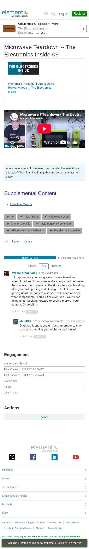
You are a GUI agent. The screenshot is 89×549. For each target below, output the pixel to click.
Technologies (9, 487)
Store (5, 513)
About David (46, 83)
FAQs (42, 522)
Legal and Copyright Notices (17, 528)
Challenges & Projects (32, 23)
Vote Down (18, 311)
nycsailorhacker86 (24, 272)
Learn (5, 478)
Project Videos (17, 87)
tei (12, 216)
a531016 (25, 321)
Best (43, 266)
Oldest (32, 266)
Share (15, 241)
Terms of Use (55, 522)
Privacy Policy (72, 522)
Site (46, 14)
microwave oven (59, 216)
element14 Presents (21, 83)
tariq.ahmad (20, 363)
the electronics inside (67, 230)
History (28, 241)
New (83, 28)
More (55, 23)
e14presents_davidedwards (27, 230)
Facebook (33, 457)
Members (7, 470)
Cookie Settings (55, 528)
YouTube (76, 457)
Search (53, 14)
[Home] (15, 13)
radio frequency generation (56, 223)
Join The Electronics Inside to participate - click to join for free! (44, 543)
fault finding (31, 216)
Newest (56, 266)
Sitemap (40, 528)
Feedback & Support (25, 522)
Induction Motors (21, 204)
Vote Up (13, 311)
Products (7, 504)
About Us (6, 522)
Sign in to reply (30, 257)
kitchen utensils (20, 223)
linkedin (55, 457)
